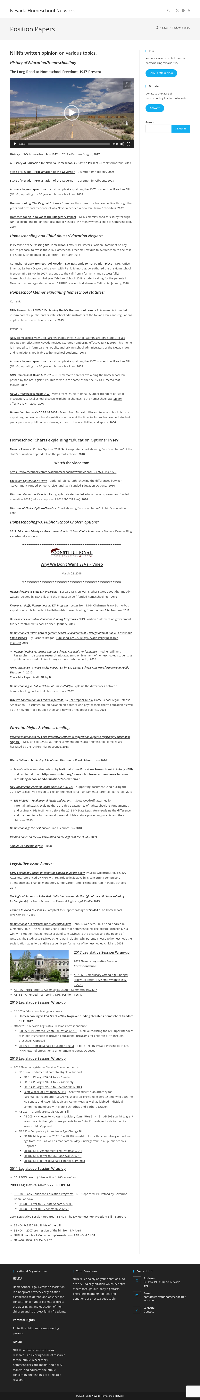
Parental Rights (24, 1320)
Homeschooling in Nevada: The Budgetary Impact (43, 217)
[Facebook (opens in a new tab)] (183, 10)
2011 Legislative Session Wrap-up (38, 1168)
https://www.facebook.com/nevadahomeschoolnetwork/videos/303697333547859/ (63, 472)
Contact (149, 1311)
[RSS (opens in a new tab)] (189, 10)
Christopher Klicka (81, 700)
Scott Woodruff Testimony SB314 (45, 1092)
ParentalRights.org (26, 805)
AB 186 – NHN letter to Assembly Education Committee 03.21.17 (55, 990)
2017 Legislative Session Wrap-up (101, 952)
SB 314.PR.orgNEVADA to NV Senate (47, 1077)
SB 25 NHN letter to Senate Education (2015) (48, 1031)
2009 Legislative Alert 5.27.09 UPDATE (41, 1185)
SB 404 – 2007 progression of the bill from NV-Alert (47, 1230)
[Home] (157, 27)
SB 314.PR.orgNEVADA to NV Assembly (48, 1082)
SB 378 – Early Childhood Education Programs (43, 1194)
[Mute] (122, 144)
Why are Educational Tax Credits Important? (37, 700)
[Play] (15, 144)
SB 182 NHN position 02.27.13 (43, 1136)
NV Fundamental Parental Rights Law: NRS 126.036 (41, 787)
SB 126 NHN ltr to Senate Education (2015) (46, 1046)
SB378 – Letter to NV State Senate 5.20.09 (45, 1204)
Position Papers (181, 27)
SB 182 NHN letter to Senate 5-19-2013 (54, 1161)
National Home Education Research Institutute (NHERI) (96, 769)
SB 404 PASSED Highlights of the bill (37, 1225)
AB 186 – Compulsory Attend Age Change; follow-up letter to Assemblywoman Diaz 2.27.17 (101, 979)
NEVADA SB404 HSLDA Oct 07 (33, 1240)
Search (150, 122)
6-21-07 (30, 375)
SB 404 (117, 398)
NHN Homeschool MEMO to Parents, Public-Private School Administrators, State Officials (67, 338)
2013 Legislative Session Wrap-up (38, 1058)
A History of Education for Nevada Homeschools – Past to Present (54, 163)
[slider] (69, 144)
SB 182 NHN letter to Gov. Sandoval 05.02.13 (52, 1156)
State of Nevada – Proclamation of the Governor (42, 172)
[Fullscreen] (128, 144)
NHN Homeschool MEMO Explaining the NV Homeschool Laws (51, 310)
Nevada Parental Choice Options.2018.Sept (38, 449)
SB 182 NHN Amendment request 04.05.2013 (53, 1151)
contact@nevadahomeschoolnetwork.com (165, 1298)
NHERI (17, 1342)
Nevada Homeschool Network (42, 10)
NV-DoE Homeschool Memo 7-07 (30, 394)
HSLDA (17, 1278)
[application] (72, 113)
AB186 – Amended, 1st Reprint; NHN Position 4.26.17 (48, 994)
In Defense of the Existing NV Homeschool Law (41, 245)
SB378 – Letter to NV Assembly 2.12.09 (44, 1209)
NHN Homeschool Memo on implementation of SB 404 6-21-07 (54, 1235)
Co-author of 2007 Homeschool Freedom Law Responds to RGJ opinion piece (61, 263)
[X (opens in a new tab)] (177, 10)
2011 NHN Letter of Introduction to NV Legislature (45, 1177)
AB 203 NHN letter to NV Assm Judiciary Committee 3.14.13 (62, 1116)
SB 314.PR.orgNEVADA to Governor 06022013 (53, 1087)
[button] (71, 113)
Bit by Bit (46, 677)
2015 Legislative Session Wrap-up (38, 1002)
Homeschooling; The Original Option (34, 203)
